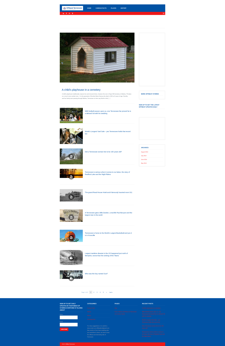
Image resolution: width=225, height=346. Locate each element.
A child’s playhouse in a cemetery (81, 89)
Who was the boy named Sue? (96, 274)
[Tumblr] (72, 13)
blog (116, 308)
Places (113, 8)
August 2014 (144, 152)
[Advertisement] (112, 21)
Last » (111, 292)
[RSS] (63, 13)
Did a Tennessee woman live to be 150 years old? (103, 152)
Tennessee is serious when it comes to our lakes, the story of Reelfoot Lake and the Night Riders (153, 334)
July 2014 (143, 155)
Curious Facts (101, 8)
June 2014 (144, 159)
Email (61, 321)
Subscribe (64, 329)
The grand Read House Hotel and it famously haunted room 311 (108, 192)
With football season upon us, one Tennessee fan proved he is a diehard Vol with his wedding (153, 314)
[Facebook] (66, 13)
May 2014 (144, 163)
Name (61, 314)
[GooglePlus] (69, 13)
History (123, 8)
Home (89, 8)
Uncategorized (91, 319)
